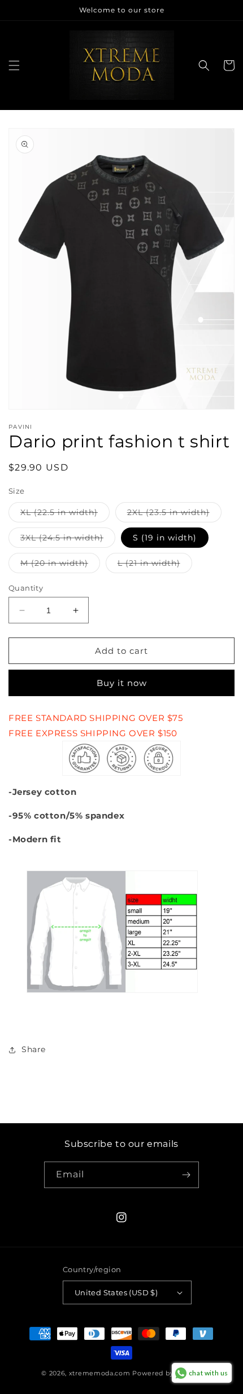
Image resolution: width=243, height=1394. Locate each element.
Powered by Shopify (167, 1373)
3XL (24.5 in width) (67, 540)
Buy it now (122, 683)
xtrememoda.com (100, 1373)
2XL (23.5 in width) (174, 514)
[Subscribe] (185, 1175)
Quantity (25, 587)
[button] (14, 65)
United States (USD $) (116, 1292)
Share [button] (33, 1049)
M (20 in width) (60, 565)
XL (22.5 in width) (65, 514)
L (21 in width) (155, 565)
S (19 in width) (165, 538)
